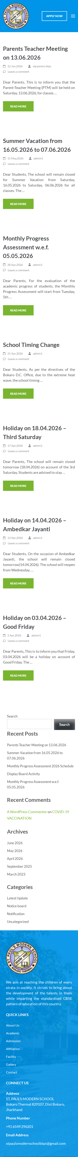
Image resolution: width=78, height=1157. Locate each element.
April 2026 (15, 858)
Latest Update (17, 898)
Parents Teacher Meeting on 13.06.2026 (36, 745)
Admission (13, 1041)
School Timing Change (31, 344)
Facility (11, 1056)
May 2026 (14, 851)
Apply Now (54, 16)
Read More (18, 106)
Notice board (16, 906)
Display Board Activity (23, 774)
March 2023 (16, 874)
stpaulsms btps (42, 66)
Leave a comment (18, 71)
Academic (12, 1033)
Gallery (11, 1064)
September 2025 (19, 866)
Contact (11, 1072)
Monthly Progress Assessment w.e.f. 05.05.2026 (26, 247)
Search (12, 716)
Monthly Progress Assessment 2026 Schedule (40, 766)
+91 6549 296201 (19, 1126)
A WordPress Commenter (27, 811)
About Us (12, 1025)
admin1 (38, 158)
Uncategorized (18, 921)
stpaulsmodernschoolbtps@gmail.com (36, 1143)
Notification (15, 914)
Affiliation (13, 1049)
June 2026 (15, 843)
